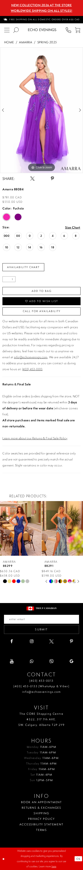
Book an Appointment (41, 802)
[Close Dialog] (4, 859)
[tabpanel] (41, 110)
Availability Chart (23, 267)
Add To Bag (42, 291)
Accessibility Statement (41, 824)
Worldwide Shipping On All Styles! (41, 11)
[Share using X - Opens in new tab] (32, 178)
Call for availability (41, 311)
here (54, 866)
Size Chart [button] (72, 227)
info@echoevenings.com (31, 357)
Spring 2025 (47, 42)
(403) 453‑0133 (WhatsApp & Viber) (41, 686)
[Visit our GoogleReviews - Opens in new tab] (71, 661)
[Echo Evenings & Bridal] (42, 29)
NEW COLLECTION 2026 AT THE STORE (41, 5)
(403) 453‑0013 (41, 681)
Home (9, 42)
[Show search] (15, 30)
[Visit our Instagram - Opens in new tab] (31, 641)
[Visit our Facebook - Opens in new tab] (12, 641)
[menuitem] (41, 19)
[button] (77, 30)
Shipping (41, 813)
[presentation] (26, 528)
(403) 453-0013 (32, 369)
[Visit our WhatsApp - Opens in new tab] (31, 661)
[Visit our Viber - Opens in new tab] (51, 661)
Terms (41, 830)
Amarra (25, 42)
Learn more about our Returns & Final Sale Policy (34, 438)
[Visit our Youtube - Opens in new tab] (12, 661)
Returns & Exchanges (41, 808)
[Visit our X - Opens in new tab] (51, 641)
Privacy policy (41, 819)
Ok (78, 859)
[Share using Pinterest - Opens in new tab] (52, 178)
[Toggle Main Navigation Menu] (6, 30)
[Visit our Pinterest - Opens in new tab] (71, 641)
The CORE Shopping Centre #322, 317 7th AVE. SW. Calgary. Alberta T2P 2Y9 (41, 719)
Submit (41, 629)
